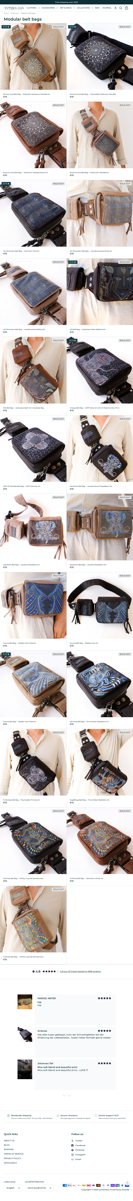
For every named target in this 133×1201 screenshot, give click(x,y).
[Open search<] (120, 8)
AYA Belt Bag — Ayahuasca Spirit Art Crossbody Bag (33, 376)
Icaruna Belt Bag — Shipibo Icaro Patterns (33, 611)
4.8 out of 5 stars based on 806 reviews (80, 971)
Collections (15, 13)
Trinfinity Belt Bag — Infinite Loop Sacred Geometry (33, 925)
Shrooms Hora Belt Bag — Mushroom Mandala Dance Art (33, 141)
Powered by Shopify (119, 1190)
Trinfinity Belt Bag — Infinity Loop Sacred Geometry (33, 846)
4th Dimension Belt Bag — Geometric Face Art (33, 219)
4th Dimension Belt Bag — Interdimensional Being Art (33, 298)
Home (6, 13)
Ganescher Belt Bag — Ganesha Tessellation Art (33, 533)
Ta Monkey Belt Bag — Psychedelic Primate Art (33, 768)
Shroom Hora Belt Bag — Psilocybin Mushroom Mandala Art (33, 62)
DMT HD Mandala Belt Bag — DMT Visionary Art (33, 454)
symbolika (104, 1190)
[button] (120, 8)
